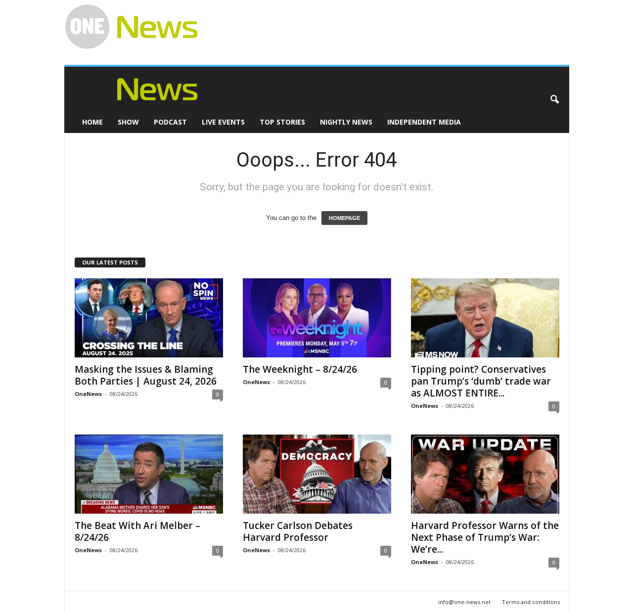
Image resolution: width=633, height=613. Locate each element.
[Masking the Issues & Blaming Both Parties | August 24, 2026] (149, 317)
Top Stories (282, 122)
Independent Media (424, 122)
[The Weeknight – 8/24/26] (317, 317)
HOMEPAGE (344, 218)
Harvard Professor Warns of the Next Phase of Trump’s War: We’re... (485, 537)
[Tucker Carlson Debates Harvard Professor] (317, 474)
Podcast (170, 122)
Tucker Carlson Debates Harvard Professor (298, 531)
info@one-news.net (464, 602)
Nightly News (346, 122)
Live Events (223, 122)
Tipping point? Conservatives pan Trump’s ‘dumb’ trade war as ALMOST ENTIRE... (481, 381)
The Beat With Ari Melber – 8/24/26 (137, 531)
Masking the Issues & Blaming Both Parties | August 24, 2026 (146, 375)
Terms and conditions (531, 602)
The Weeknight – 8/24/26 (300, 369)
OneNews (88, 393)
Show (128, 122)
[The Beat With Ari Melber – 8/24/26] (149, 474)
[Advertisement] (379, 22)
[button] (554, 100)
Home (92, 122)
